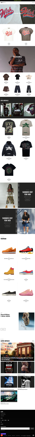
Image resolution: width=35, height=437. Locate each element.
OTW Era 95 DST (26, 279)
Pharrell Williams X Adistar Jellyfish (5, 315)
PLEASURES (6, 81)
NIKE (8, 257)
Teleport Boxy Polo (6, 82)
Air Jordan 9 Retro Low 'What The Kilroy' (26, 258)
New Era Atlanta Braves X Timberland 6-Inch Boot (9, 279)
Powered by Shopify (28, 435)
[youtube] (8, 420)
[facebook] (2, 420)
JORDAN (26, 257)
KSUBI (17, 81)
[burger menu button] (3, 2)
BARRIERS (9, 136)
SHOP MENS (10, 195)
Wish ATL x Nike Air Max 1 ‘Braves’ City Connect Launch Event (7, 389)
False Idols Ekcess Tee (17, 82)
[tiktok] (7, 420)
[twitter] (1, 420)
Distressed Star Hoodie (9, 158)
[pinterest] (4, 420)
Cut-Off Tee (9, 43)
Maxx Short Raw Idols (17, 94)
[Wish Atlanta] (2, 2)
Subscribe (32, 428)
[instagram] (5, 420)
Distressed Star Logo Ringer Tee (26, 137)
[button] (1, 59)
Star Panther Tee (9, 179)
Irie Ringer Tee (9, 137)
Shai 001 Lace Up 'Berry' (26, 300)
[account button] (32, 2)
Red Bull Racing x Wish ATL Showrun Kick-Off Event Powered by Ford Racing (17, 358)
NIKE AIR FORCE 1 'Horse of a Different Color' (9, 258)
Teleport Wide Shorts (6, 94)
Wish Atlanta (24, 435)
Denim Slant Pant (29, 94)
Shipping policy (13, 435)
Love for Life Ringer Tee (28, 82)
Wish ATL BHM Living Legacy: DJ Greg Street (22, 389)
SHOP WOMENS (25, 221)
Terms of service (9, 435)
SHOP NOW (17, 61)
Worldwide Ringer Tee (26, 158)
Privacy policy (5, 435)
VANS (26, 278)
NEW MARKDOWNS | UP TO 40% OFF (17, 0)
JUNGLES (29, 81)
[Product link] (9, 36)
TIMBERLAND (9, 278)
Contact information (18, 435)
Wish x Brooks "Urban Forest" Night (5, 403)
